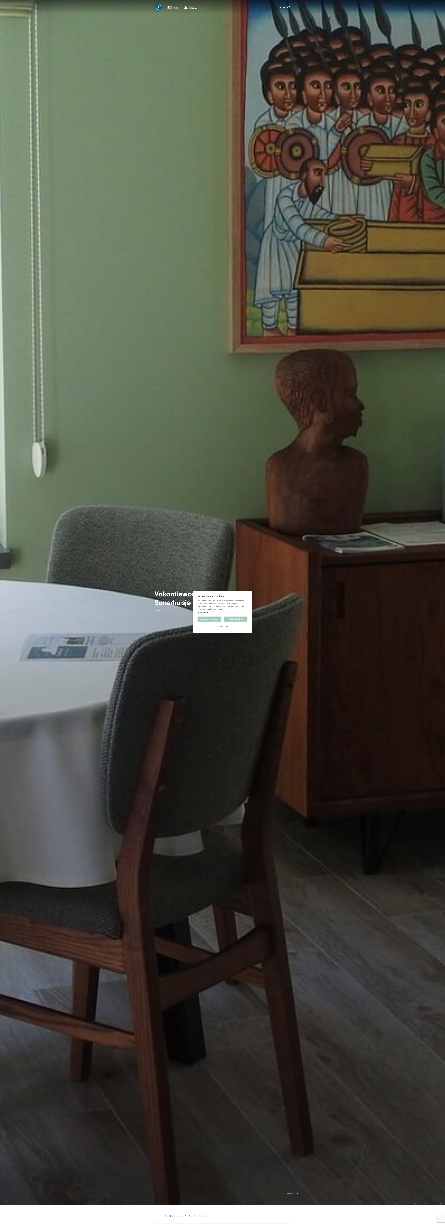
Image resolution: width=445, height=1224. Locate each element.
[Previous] (283, 1194)
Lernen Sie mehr (203, 612)
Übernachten (177, 1216)
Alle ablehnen (236, 619)
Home (167, 1216)
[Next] (297, 1194)
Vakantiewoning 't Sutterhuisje (196, 1216)
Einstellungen (222, 626)
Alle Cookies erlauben (209, 619)
